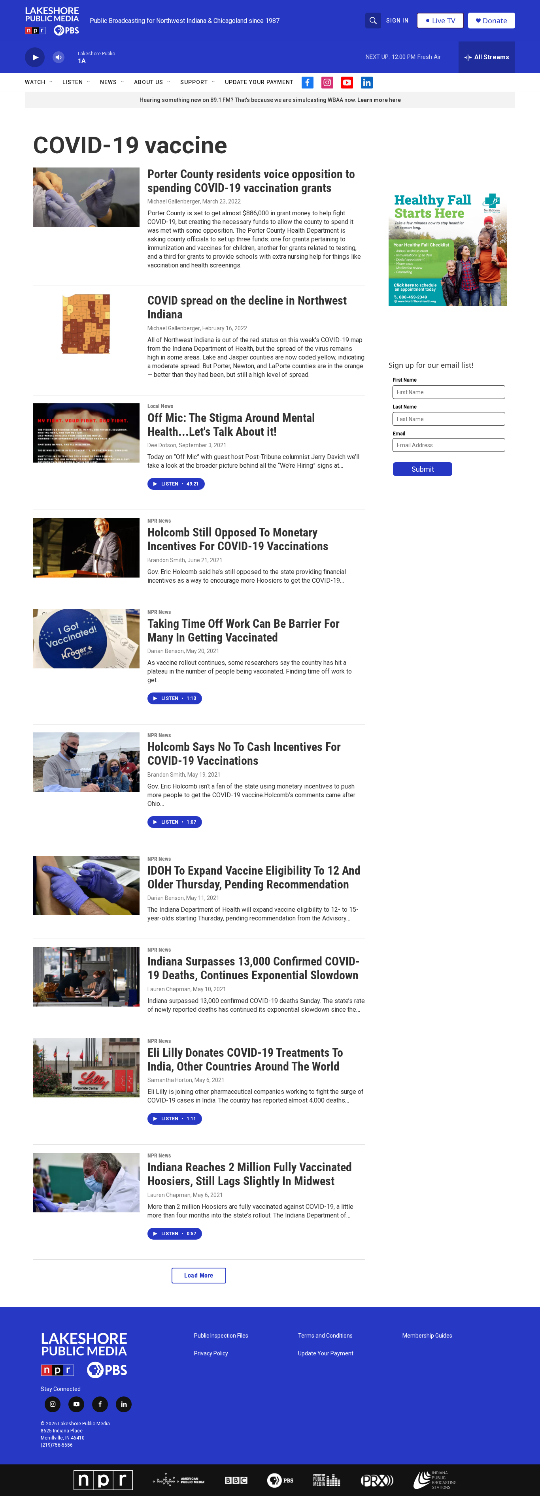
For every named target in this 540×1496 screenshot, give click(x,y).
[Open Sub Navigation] (51, 82)
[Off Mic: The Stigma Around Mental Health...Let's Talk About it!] (86, 433)
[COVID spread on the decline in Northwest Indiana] (86, 323)
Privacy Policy (211, 1354)
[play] (34, 57)
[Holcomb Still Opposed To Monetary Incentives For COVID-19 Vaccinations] (86, 547)
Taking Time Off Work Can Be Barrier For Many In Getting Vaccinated (243, 630)
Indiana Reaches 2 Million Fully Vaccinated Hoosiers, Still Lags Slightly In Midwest (249, 1174)
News (108, 82)
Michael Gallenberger (173, 201)
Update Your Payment (259, 82)
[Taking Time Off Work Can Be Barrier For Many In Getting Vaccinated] (86, 638)
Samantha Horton (169, 1080)
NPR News (159, 520)
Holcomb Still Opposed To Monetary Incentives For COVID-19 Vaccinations (238, 539)
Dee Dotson (161, 445)
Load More (198, 1275)
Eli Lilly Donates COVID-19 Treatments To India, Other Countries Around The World (245, 1059)
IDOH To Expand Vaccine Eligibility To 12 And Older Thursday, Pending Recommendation (254, 877)
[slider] (71, 57)
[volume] (58, 57)
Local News (160, 406)
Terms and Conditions (325, 1336)
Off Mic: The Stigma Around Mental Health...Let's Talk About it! (231, 424)
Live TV (443, 20)
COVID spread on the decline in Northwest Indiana (247, 307)
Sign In (397, 20)
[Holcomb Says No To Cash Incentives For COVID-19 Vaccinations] (86, 762)
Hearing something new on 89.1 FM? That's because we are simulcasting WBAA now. (248, 100)
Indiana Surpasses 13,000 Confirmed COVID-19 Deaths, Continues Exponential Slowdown (253, 968)
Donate (495, 21)
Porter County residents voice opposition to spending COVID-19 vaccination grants (251, 181)
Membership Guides (427, 1336)
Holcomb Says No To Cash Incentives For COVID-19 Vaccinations (244, 754)
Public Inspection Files (221, 1336)
